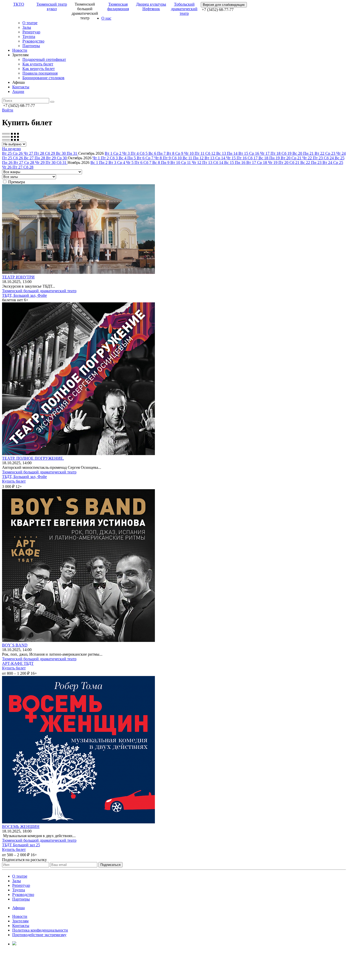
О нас (106, 18)
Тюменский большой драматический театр (39, 291)
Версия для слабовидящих (224, 5)
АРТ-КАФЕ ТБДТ (18, 663)
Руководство (33, 41)
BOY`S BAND (15, 645)
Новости (19, 50)
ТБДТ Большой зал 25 (21, 845)
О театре (29, 23)
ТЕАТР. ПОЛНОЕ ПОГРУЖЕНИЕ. (33, 458)
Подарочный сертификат (44, 59)
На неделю (11, 149)
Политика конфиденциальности (40, 930)
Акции (18, 91)
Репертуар (31, 32)
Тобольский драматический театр (184, 9)
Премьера (16, 182)
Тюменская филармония (118, 6)
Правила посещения (40, 73)
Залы (26, 27)
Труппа (28, 36)
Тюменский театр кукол (51, 6)
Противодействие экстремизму (39, 935)
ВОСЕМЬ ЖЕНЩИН (20, 826)
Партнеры (31, 46)
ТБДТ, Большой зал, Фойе (24, 295)
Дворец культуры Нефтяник (151, 6)
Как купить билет (37, 64)
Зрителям (20, 921)
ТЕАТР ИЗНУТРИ (18, 277)
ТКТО (18, 4)
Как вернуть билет (38, 68)
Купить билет (14, 481)
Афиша (18, 908)
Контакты (20, 87)
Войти (7, 110)
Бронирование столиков (43, 78)
